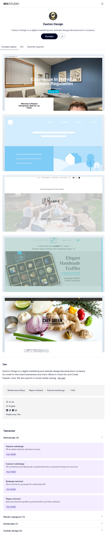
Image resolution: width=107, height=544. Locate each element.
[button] (53, 82)
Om (22, 46)
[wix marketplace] (11, 3)
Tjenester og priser (35, 46)
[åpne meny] (102, 4)
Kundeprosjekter (9, 46)
